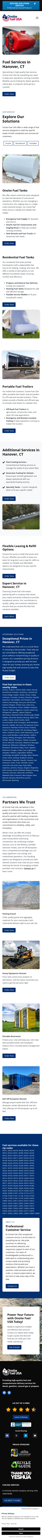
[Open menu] (37, 18)
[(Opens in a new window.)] (21, 1424)
